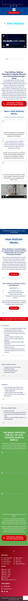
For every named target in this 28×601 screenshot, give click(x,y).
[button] (14, 9)
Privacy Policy (16, 599)
